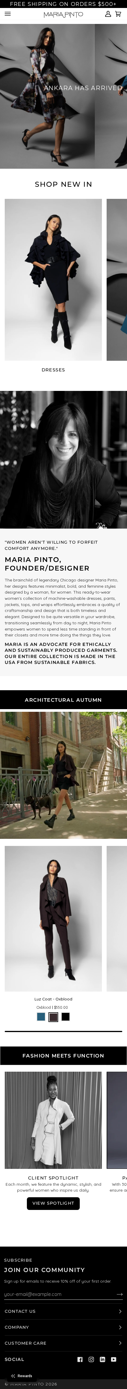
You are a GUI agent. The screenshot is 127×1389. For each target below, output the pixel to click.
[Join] (115, 1294)
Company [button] (17, 1327)
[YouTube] (113, 1359)
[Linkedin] (102, 1359)
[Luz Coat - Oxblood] (53, 919)
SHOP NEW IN (63, 184)
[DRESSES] (53, 280)
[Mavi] (41, 1016)
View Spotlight (53, 1203)
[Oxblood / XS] (53, 919)
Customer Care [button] (25, 1343)
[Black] (65, 1016)
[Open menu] (8, 14)
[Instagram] (91, 1359)
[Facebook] (80, 1359)
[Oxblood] (53, 1017)
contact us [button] (20, 1311)
